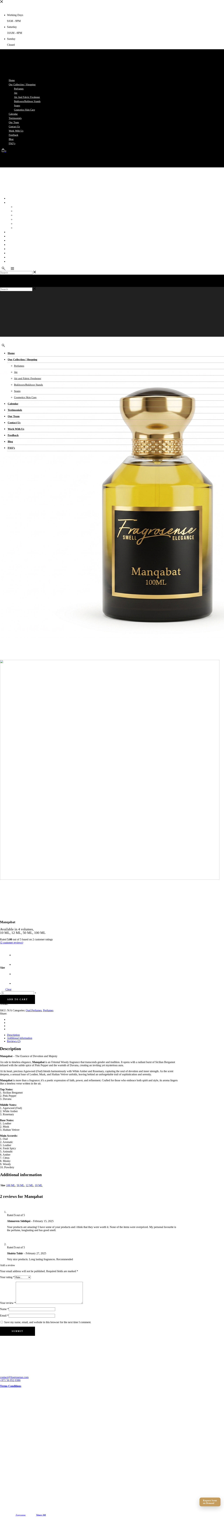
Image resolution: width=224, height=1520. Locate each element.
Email (4, 1315)
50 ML (20, 1185)
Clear (8, 989)
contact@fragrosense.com (14, 1377)
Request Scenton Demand (210, 1501)
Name (4, 1309)
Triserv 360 (41, 1515)
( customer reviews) (11, 942)
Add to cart (17, 999)
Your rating (7, 1277)
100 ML (10, 1185)
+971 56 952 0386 (10, 1380)
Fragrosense (20, 1515)
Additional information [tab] (19, 1038)
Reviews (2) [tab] (13, 1041)
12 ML (29, 1185)
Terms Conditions (10, 1386)
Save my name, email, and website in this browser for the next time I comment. (47, 1322)
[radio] (16, 952)
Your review (8, 1302)
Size (2, 967)
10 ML (39, 1185)
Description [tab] (13, 1034)
